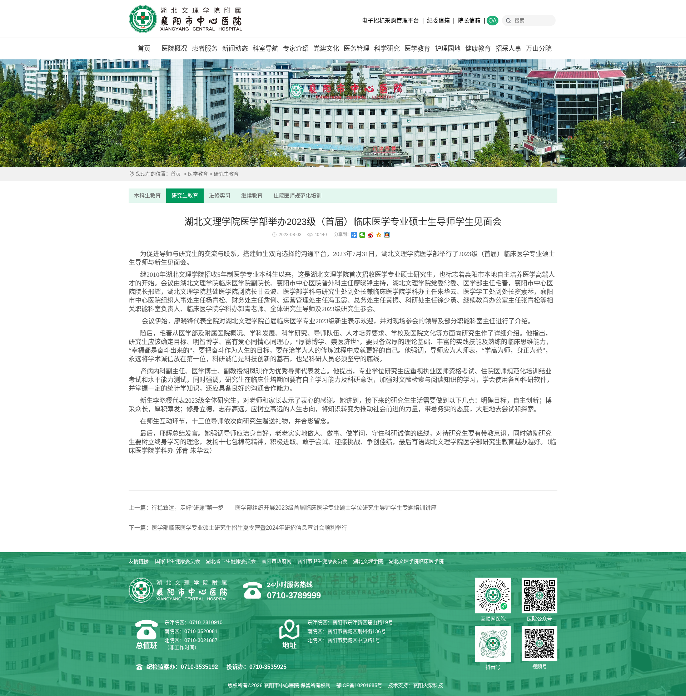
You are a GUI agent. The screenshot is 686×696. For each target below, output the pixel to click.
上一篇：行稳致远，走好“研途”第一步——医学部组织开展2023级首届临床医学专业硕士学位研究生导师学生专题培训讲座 (283, 508)
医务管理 (356, 48)
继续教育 (252, 195)
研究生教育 (226, 174)
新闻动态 (235, 48)
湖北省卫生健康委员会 (231, 561)
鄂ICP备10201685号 (359, 685)
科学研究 (387, 48)
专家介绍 (296, 48)
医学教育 (417, 48)
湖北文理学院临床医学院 (416, 561)
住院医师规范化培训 (297, 195)
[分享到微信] (362, 235)
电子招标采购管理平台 (390, 21)
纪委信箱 (438, 21)
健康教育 (478, 48)
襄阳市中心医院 (185, 19)
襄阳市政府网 (277, 561)
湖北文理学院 (368, 561)
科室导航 (265, 48)
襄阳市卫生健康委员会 (322, 561)
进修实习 (219, 195)
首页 (144, 48)
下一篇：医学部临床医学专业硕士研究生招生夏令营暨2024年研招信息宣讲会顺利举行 (238, 528)
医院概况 (174, 48)
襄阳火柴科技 (428, 685)
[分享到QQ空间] (379, 235)
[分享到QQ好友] (387, 235)
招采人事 (508, 48)
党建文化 (326, 48)
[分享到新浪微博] (371, 235)
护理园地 (448, 48)
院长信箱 (469, 21)
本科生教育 (147, 195)
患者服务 (205, 48)
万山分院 (539, 48)
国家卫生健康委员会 (177, 561)
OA (492, 21)
